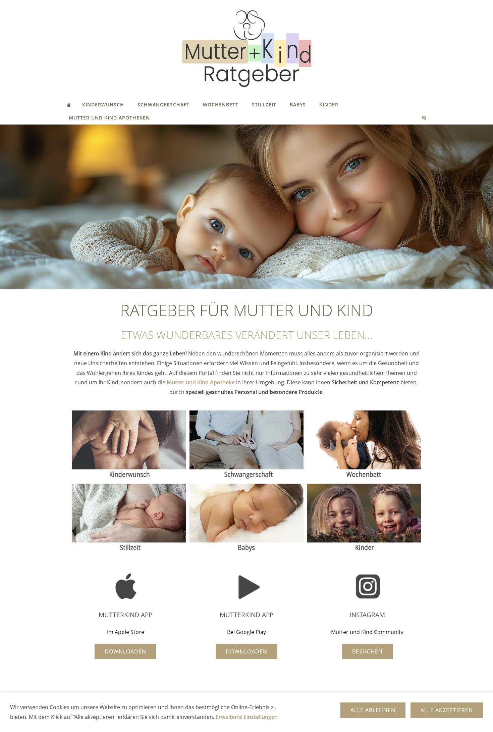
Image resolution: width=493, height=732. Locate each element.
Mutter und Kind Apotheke (201, 382)
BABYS (298, 104)
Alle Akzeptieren (447, 710)
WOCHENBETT (220, 104)
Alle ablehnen (372, 710)
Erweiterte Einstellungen (247, 717)
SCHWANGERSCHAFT (163, 104)
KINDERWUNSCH (103, 104)
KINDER (328, 104)
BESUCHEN (367, 651)
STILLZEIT (264, 104)
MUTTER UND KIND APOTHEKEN (109, 117)
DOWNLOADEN (125, 651)
